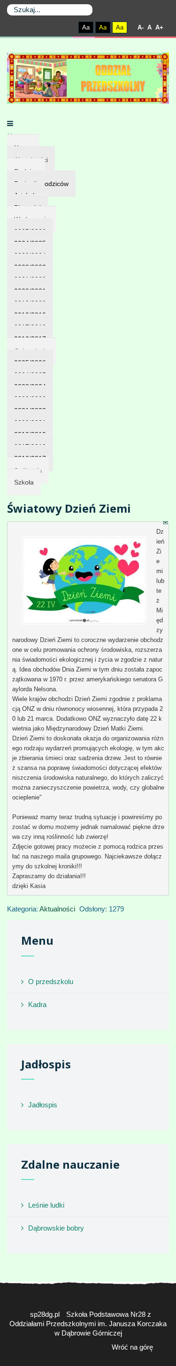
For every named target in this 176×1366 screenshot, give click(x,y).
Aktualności (57, 909)
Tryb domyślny (49, 27)
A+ (159, 27)
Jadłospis (42, 1105)
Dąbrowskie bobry (56, 1228)
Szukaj (83, 10)
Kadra (37, 1004)
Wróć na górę (132, 1347)
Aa (86, 27)
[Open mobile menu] (10, 123)
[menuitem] (24, 482)
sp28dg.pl (45, 1314)
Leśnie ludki (46, 1205)
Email (166, 522)
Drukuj (155, 522)
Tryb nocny (65, 27)
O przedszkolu (50, 981)
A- (141, 27)
